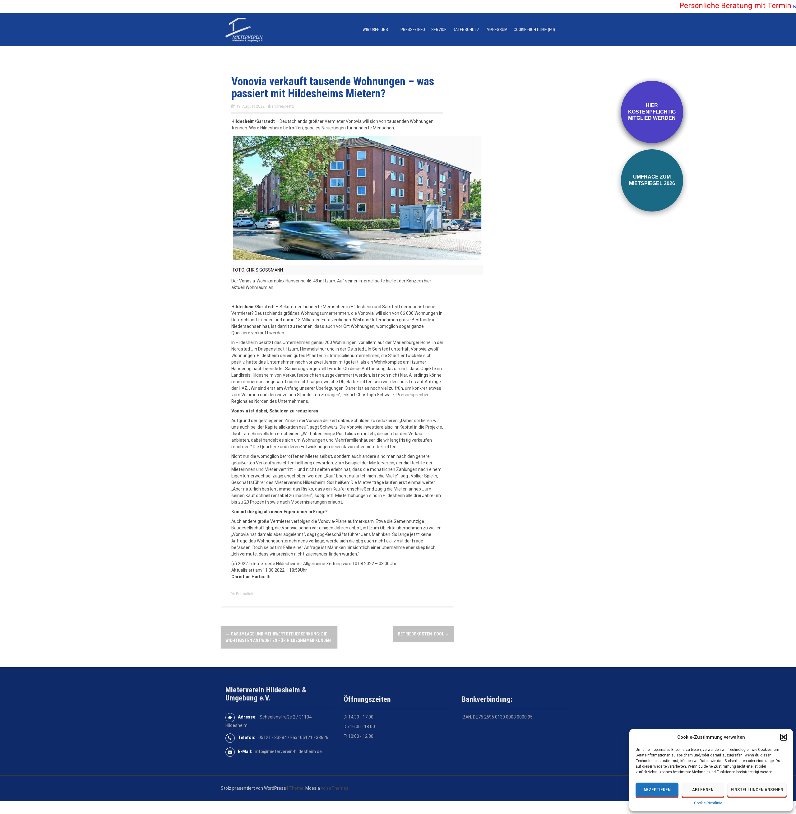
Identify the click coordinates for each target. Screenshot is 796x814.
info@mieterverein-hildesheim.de (288, 751)
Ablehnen (703, 790)
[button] (783, 737)
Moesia (312, 788)
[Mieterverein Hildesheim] (244, 29)
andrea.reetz (282, 106)
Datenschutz (466, 29)
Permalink (244, 593)
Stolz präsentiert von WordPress (253, 788)
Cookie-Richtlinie (708, 803)
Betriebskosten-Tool (423, 633)
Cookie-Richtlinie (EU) (534, 29)
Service (439, 29)
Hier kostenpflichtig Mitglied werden (652, 112)
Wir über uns (375, 29)
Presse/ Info (412, 29)
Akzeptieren (657, 790)
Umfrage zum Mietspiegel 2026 (652, 180)
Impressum (496, 29)
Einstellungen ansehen (757, 790)
